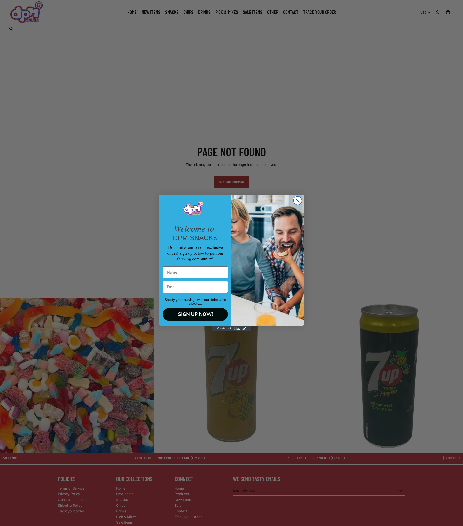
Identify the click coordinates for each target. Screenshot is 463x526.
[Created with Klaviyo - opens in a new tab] (231, 328)
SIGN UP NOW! (195, 314)
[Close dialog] (297, 200)
